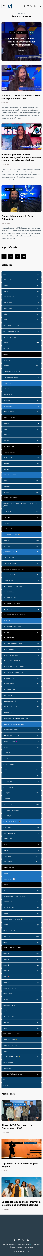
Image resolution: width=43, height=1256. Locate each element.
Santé (31, 32)
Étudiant (22, 429)
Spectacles (22, 994)
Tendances (22, 1022)
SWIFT (22, 1011)
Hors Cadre (22, 529)
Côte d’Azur (22, 360)
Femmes (22, 463)
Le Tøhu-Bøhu (22, 684)
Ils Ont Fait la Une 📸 (22, 534)
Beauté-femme (22, 297)
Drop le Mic (22, 383)
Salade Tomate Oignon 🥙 (22, 919)
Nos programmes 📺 (24, 1244)
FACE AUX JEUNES (22, 446)
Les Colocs (22, 712)
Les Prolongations (22, 730)
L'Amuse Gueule (22, 575)
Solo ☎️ (22, 976)
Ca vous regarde (22, 337)
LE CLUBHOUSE (22, 638)
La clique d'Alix (22, 598)
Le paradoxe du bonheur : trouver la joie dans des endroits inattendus (21, 1203)
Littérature (22, 747)
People (22, 844)
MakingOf (22, 752)
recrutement (22, 885)
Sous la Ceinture (22, 988)
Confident (22, 354)
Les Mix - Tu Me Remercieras (22, 724)
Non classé (22, 804)
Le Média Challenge (22, 649)
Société (22, 953)
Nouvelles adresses (22, 810)
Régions (22, 890)
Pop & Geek (22, 862)
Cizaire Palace (9, 189)
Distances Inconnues (22, 377)
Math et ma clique (22, 764)
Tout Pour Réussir (22, 1045)
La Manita (22, 620)
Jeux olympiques (22, 563)
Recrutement (29, 1247)
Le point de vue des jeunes (22, 666)
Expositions (22, 440)
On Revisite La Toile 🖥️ (22, 821)
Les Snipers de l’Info (22, 735)
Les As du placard (22, 707)
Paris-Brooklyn (22, 833)
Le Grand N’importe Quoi (22, 643)
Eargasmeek (22, 394)
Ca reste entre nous (22, 331)
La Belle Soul (22, 592)
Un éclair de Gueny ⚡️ (22, 1057)
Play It (22, 850)
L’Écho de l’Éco (22, 580)
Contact (19, 1247)
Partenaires (22, 839)
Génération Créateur (22, 498)
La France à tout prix (22, 603)
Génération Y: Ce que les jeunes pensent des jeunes (22, 505)
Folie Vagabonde (22, 475)
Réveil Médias (22, 907)
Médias (14, 68)
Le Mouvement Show (22, 655)
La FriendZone (22, 609)
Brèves (22, 314)
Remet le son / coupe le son (22, 896)
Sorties (22, 982)
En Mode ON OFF (22, 406)
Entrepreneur (22, 412)
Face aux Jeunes (22, 452)
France (14, 127)
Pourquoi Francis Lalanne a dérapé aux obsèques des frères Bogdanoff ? (21, 41)
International (22, 546)
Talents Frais (22, 1017)
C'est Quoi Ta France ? (22, 325)
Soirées (22, 971)
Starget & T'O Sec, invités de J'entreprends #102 (17, 1127)
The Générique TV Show (22, 1034)
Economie (22, 400)
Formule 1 (22, 486)
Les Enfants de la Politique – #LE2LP (22, 718)
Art (22, 274)
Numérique (22, 816)
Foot (22, 480)
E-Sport (22, 389)
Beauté (22, 291)
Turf (22, 1051)
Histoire (22, 517)
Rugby (22, 913)
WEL (22, 1080)
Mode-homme (22, 787)
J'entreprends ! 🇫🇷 (22, 552)
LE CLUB (22, 632)
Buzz (22, 320)
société (22, 959)
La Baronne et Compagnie (22, 586)
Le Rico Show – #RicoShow (22, 672)
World (22, 1085)
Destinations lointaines (22, 371)
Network (22, 798)
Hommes (22, 523)
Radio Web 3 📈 (22, 879)
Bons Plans (22, 308)
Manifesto (22, 758)
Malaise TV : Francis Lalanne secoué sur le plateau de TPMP (21, 97)
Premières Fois (22, 867)
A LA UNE (12, 32)
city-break (22, 348)
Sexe (22, 942)
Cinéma (22, 343)
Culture (22, 366)
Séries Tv (22, 936)
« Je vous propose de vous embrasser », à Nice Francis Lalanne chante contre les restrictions (21, 157)
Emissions (19, 189)
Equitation (22, 423)
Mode (22, 775)
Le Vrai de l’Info (22, 689)
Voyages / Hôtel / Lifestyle (22, 1074)
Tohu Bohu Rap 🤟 (22, 1039)
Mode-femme (22, 781)
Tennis (22, 1028)
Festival (22, 469)
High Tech (22, 511)
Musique (22, 793)
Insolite (22, 540)
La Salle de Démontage (22, 626)
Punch (22, 873)
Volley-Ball (22, 1068)
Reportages (22, 902)
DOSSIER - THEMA (22, 32)
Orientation (22, 827)
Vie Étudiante (22, 1062)
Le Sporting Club (22, 678)
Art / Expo (22, 280)
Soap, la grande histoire (22, 948)
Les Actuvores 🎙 (22, 701)
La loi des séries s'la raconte (22, 615)
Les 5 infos (22, 695)
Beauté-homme (22, 303)
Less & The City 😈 (22, 741)
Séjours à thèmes (22, 930)
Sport (22, 999)
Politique (22, 856)
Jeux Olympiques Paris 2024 (22, 569)
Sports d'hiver (22, 1005)
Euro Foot (22, 434)
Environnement (22, 417)
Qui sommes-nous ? (9, 1244)
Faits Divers (22, 457)
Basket (22, 285)
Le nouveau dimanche (22, 661)
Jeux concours (22, 557)
